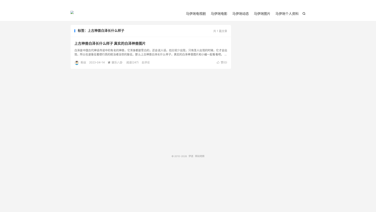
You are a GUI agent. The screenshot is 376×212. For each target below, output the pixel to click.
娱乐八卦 (115, 62)
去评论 (146, 62)
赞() (222, 62)
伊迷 (72, 14)
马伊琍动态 (240, 14)
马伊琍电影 (219, 14)
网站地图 (199, 156)
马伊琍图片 (262, 14)
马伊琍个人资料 (287, 14)
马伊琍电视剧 (196, 14)
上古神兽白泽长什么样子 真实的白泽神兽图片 (110, 43)
